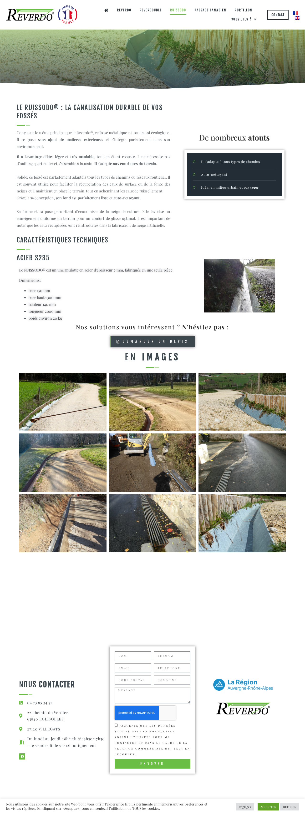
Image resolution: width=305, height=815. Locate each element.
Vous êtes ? (241, 19)
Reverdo (124, 10)
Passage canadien (210, 10)
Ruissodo (178, 10)
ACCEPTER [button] (268, 807)
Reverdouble (151, 10)
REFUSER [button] (289, 807)
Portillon (243, 10)
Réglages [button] (245, 807)
